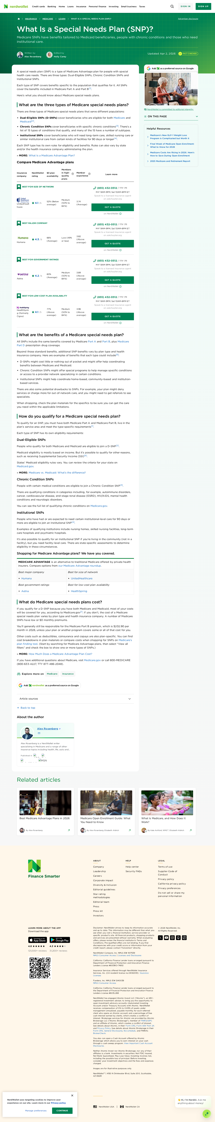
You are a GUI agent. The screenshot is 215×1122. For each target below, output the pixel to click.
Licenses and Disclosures (129, 955)
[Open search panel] (172, 6)
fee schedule (130, 1031)
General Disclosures (113, 1031)
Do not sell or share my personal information (171, 894)
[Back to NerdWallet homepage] (19, 19)
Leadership (99, 871)
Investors (98, 915)
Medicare (47, 19)
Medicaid (25, 121)
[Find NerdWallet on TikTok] (184, 937)
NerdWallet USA (106, 1107)
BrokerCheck (99, 1033)
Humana (26, 578)
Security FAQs (134, 871)
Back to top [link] (28, 707)
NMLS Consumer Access (104, 955)
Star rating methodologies (101, 896)
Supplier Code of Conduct (167, 873)
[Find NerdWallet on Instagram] (172, 937)
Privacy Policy (103, 1028)
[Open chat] (206, 1113)
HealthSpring (79, 591)
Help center (132, 866)
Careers (97, 876)
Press (96, 906)
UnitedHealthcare (81, 578)
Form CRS (131, 1026)
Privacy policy (166, 879)
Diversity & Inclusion (105, 885)
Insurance (31, 19)
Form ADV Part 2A (145, 1026)
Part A (92, 341)
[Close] (210, 1096)
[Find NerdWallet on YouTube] (166, 937)
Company (98, 866)
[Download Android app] (60, 940)
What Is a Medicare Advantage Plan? (52, 155)
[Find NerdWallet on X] (160, 937)
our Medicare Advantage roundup (79, 565)
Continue (62, 1110)
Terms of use (165, 866)
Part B (106, 341)
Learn (62, 19)
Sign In (185, 6)
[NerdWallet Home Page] (16, 6)
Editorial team (101, 902)
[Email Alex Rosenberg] (39, 733)
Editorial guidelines (104, 889)
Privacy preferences (169, 888)
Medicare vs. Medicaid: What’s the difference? (57, 472)
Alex (47, 728)
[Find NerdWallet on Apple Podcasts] (178, 937)
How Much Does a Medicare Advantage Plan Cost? (60, 653)
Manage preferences (35, 1110)
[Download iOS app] (37, 940)
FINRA (144, 1020)
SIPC (150, 1020)
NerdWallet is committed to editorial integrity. (170, 109)
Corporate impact (103, 880)
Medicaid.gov (25, 466)
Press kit (98, 911)
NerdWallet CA (133, 1107)
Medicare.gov (99, 505)
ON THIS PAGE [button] (157, 116)
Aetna (25, 591)
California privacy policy (172, 883)
